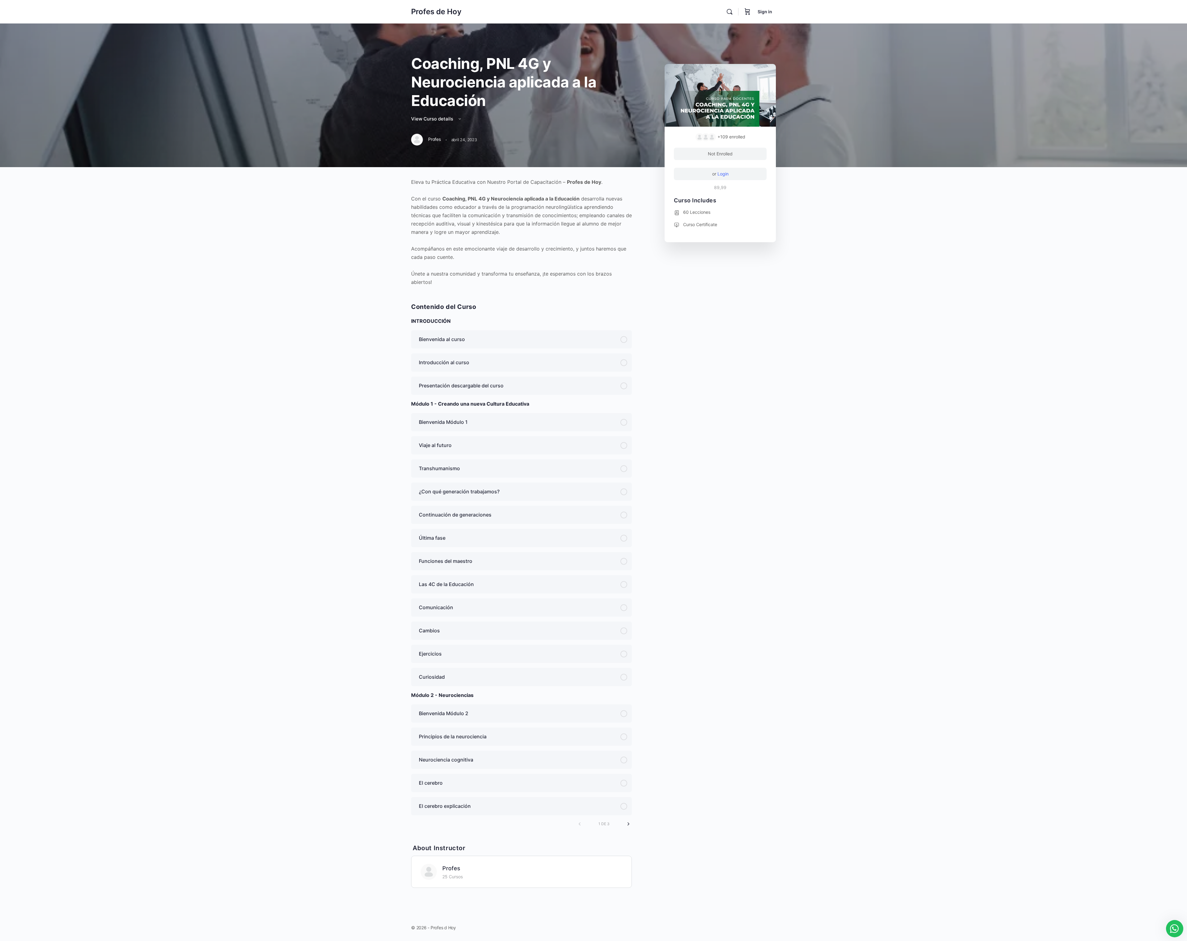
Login (723, 173)
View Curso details (432, 119)
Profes (451, 868)
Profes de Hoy (436, 11)
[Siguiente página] (628, 824)
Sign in (765, 11)
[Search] (729, 11)
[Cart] (747, 11)
